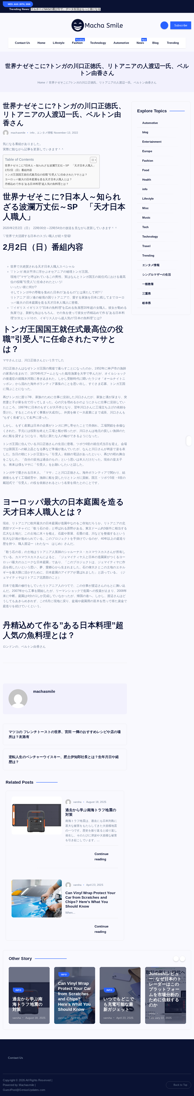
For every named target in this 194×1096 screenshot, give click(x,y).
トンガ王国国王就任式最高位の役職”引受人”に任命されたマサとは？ (46, 170)
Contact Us (22, 38)
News (141, 37)
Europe (147, 146)
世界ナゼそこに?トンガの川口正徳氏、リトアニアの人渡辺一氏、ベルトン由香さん (103, 78)
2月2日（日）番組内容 (18, 165)
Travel (146, 241)
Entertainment (151, 137)
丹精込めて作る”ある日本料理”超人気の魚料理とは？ (37, 179)
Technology (98, 38)
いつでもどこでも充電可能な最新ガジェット (118, 999)
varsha (77, 797)
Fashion (78, 37)
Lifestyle (58, 38)
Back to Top (180, 1080)
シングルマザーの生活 (156, 270)
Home (41, 38)
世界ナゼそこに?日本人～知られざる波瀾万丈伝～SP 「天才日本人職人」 (50, 161)
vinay (152, 1008)
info (32, 128)
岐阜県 (146, 298)
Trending (173, 38)
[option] (29, 991)
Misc (145, 203)
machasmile (18, 128)
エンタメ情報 (45, 128)
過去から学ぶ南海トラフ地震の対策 (28, 999)
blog (145, 127)
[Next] (182, 954)
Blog (155, 38)
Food (145, 165)
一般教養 (148, 279)
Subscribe (180, 20)
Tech (145, 222)
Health (146, 175)
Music (146, 213)
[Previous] (176, 954)
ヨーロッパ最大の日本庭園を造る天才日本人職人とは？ (38, 174)
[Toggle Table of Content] (91, 155)
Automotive (121, 38)
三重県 (146, 289)
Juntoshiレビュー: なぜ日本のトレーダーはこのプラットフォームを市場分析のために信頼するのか (165, 985)
